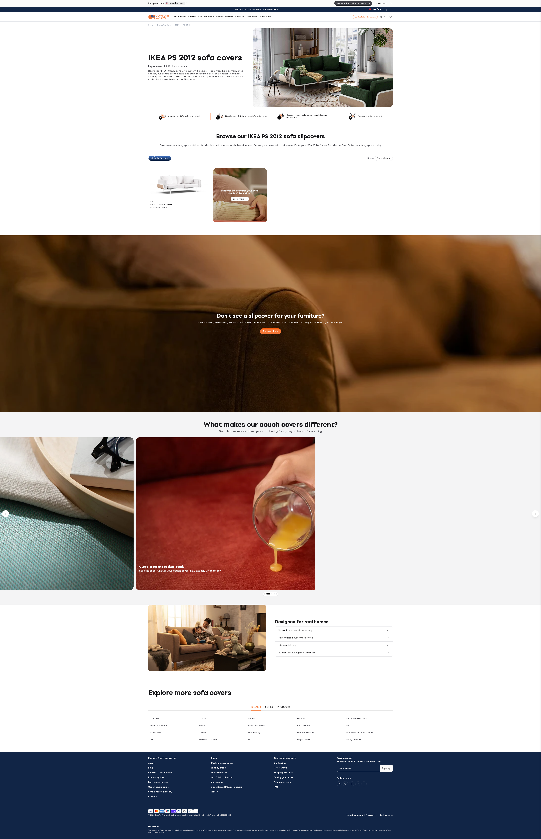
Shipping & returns (283, 772)
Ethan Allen (155, 732)
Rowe (202, 725)
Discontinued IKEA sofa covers (226, 787)
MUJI (250, 739)
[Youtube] (364, 783)
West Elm (154, 718)
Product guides (156, 777)
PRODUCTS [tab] (283, 707)
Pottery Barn (303, 725)
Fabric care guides (158, 782)
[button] (384, 158)
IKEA (152, 739)
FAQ (276, 787)
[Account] (391, 9)
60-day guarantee (283, 777)
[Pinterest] (345, 783)
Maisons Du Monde (208, 739)
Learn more (238, 199)
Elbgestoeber (303, 739)
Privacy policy (371, 815)
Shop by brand (218, 768)
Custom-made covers (222, 763)
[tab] (264, 593)
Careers (152, 796)
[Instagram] (339, 783)
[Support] (386, 9)
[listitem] (178, 195)
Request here (270, 331)
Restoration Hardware (357, 718)
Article (202, 718)
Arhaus (251, 718)
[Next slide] (535, 513)
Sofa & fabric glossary (160, 792)
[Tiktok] (357, 783)
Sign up (386, 768)
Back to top (385, 815)
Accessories (217, 782)
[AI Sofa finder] (380, 17)
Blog (150, 768)
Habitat (301, 718)
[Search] (385, 17)
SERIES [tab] (269, 707)
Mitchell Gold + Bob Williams (359, 732)
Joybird (203, 732)
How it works (280, 768)
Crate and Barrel (256, 725)
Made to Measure (305, 732)
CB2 (348, 725)
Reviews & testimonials (160, 772)
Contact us (280, 763)
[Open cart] (390, 17)
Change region (381, 3)
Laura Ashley (254, 732)
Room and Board (158, 725)
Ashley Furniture (353, 739)
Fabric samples (219, 772)
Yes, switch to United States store (353, 3)
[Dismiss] (391, 3)
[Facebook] (351, 783)
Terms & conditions (354, 815)
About (151, 763)
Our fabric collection (222, 777)
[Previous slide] (5, 513)
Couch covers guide (158, 787)
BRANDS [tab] (256, 707)
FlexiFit (214, 792)
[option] (270, 513)
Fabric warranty (282, 782)
